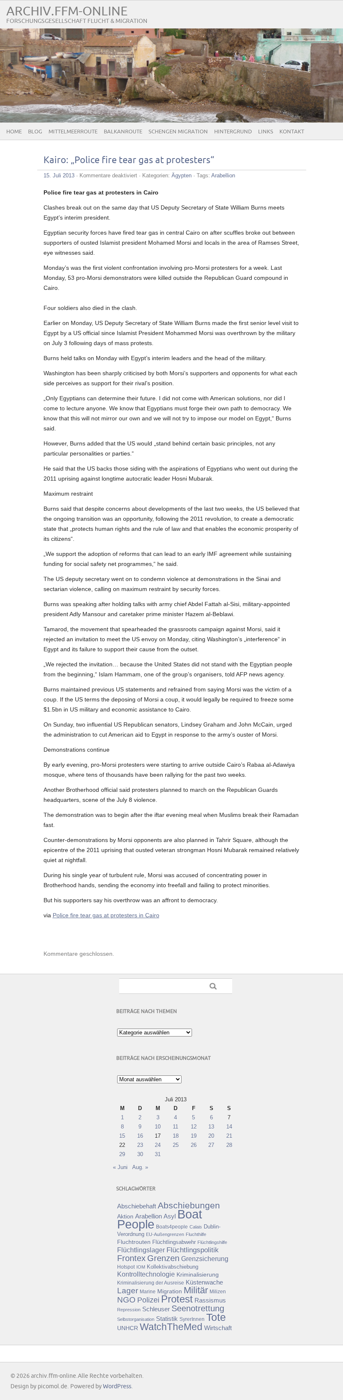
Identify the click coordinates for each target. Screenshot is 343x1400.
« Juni (120, 1167)
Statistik (167, 1318)
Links (265, 132)
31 (158, 1154)
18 (176, 1136)
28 (229, 1145)
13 (211, 1127)
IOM (140, 1266)
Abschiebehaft (136, 1206)
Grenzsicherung (204, 1258)
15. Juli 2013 (59, 175)
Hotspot (126, 1267)
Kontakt (291, 132)
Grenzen (163, 1258)
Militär (196, 1290)
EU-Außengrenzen (165, 1234)
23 (140, 1145)
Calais (195, 1226)
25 (176, 1145)
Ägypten (182, 175)
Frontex (131, 1258)
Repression (129, 1309)
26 (194, 1145)
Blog (35, 132)
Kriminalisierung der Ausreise (150, 1283)
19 (194, 1136)
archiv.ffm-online (67, 11)
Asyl (170, 1216)
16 (140, 1136)
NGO (126, 1299)
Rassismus (210, 1300)
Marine (148, 1291)
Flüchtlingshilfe (212, 1242)
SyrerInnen (192, 1319)
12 (194, 1127)
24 (158, 1145)
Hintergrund (233, 132)
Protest (177, 1299)
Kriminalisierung (198, 1274)
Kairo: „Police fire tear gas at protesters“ (129, 160)
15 (122, 1136)
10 (158, 1127)
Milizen (218, 1291)
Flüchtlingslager (141, 1250)
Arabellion (223, 175)
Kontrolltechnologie (146, 1274)
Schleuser (156, 1309)
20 (211, 1136)
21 (229, 1136)
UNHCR (127, 1328)
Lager (127, 1290)
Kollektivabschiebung (172, 1267)
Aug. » (140, 1167)
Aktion (125, 1216)
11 (175, 1127)
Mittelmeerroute (73, 132)
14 (229, 1127)
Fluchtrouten (134, 1242)
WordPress (117, 1386)
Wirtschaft (218, 1328)
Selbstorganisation (135, 1319)
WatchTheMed (171, 1326)
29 (122, 1154)
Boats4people (172, 1227)
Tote (216, 1317)
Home (14, 132)
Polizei (148, 1300)
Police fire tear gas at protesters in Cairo (106, 915)
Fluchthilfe (196, 1234)
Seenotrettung (198, 1308)
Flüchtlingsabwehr (174, 1242)
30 (140, 1154)
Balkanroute (123, 132)
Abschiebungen (189, 1205)
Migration (169, 1291)
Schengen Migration (178, 132)
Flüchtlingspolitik (192, 1250)
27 (211, 1145)
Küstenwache (204, 1282)
